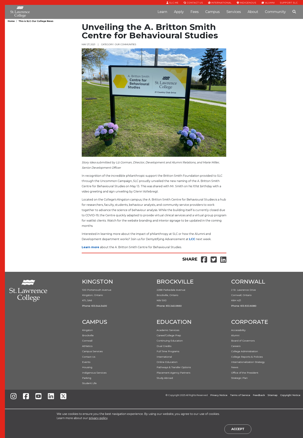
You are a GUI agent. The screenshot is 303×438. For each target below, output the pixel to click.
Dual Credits (164, 346)
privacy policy (98, 418)
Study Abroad (165, 378)
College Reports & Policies (247, 356)
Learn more (90, 247)
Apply (179, 12)
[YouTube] (38, 396)
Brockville (88, 335)
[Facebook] (26, 396)
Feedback (259, 395)
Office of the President (244, 372)
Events (86, 362)
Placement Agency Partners (173, 372)
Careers (235, 346)
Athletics (87, 346)
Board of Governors (243, 340)
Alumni (269, 2)
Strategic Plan (239, 378)
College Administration (244, 351)
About (253, 12)
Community (275, 12)
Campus (212, 12)
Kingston (87, 330)
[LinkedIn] (51, 396)
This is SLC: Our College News (35, 21)
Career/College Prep (169, 335)
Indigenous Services (94, 372)
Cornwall (87, 340)
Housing (87, 367)
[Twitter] (63, 396)
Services (233, 12)
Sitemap (273, 395)
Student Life (89, 383)
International (221, 2)
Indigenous (247, 2)
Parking (86, 378)
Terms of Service (240, 395)
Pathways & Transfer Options (174, 367)
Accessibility (238, 330)
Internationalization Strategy (248, 362)
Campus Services (92, 351)
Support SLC (289, 2)
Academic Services (168, 330)
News (234, 367)
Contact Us (194, 2)
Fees (194, 12)
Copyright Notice (290, 395)
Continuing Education (170, 340)
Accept (237, 429)
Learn (162, 12)
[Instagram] (13, 396)
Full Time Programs (168, 351)
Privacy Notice (218, 395)
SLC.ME (174, 2)
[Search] (294, 12)
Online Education (167, 362)
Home (11, 21)
